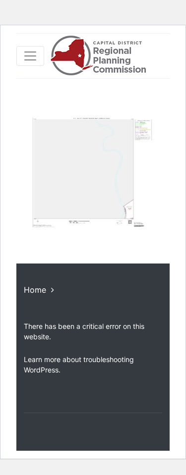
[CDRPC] (98, 56)
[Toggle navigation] (30, 56)
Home (35, 290)
